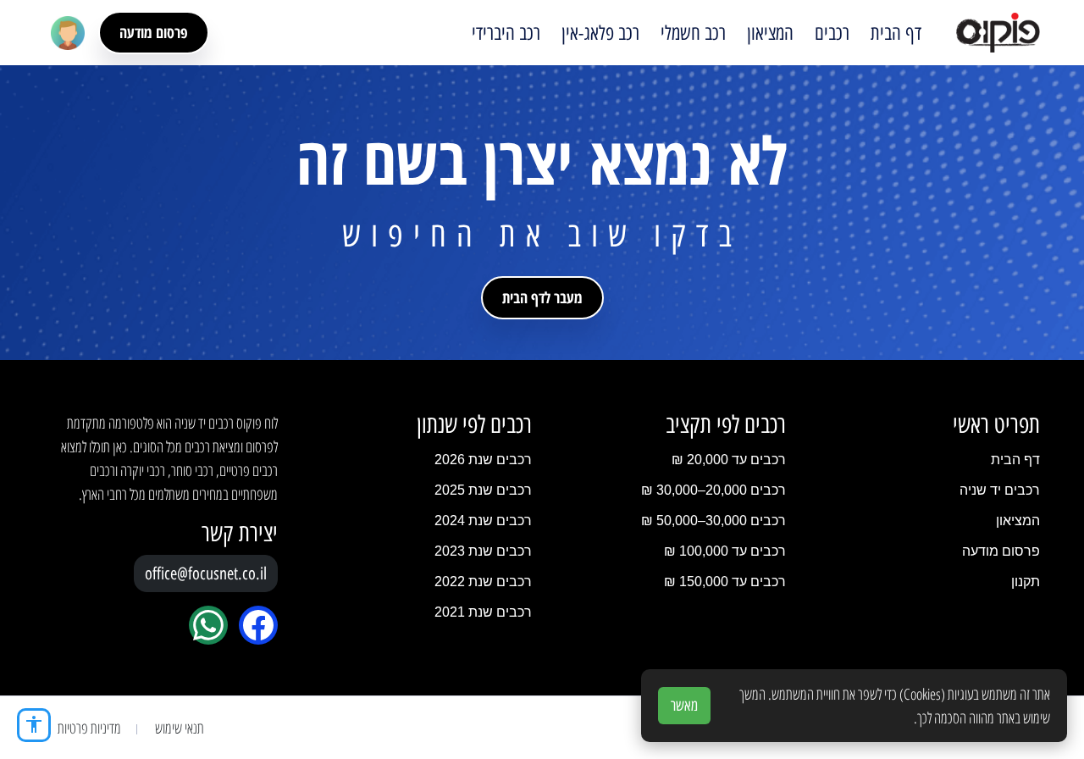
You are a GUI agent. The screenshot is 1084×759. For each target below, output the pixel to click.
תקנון (1025, 581)
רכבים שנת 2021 (483, 612)
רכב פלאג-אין (600, 33)
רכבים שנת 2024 (483, 520)
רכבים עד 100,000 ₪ (725, 551)
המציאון (770, 33)
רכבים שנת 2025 (483, 490)
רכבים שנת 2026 (483, 459)
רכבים (832, 33)
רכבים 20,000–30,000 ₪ (713, 490)
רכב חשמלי (693, 33)
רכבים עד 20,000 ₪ (729, 459)
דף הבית (896, 33)
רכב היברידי (506, 33)
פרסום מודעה (153, 32)
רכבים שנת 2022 (483, 581)
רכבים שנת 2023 (483, 551)
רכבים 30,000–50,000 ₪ (713, 520)
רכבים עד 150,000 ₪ (725, 581)
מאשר (684, 705)
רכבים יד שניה (1000, 490)
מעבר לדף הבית (542, 297)
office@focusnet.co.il (206, 573)
